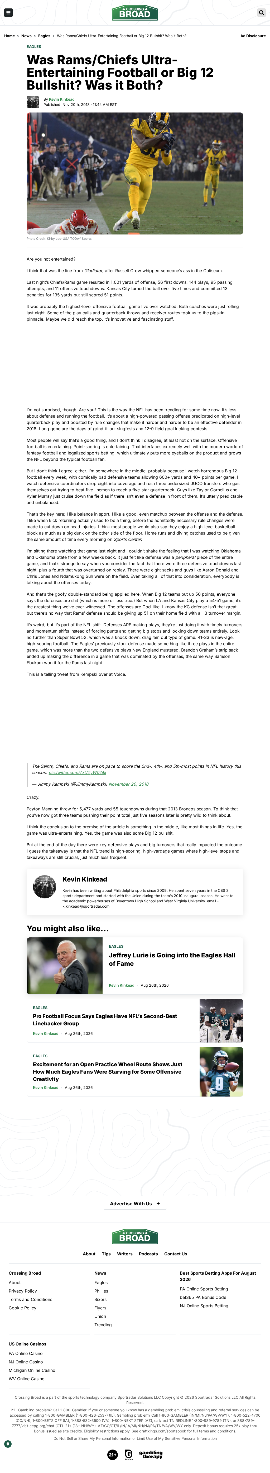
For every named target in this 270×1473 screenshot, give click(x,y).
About (89, 1253)
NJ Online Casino (26, 1361)
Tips (106, 1253)
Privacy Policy (23, 1291)
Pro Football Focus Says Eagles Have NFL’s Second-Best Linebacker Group (105, 1020)
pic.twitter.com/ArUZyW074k (77, 772)
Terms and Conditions (30, 1299)
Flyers (100, 1307)
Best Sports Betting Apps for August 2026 (218, 1276)
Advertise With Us (131, 1203)
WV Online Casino (27, 1378)
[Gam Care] (129, 1455)
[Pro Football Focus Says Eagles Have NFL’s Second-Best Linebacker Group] (221, 1021)
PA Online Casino (26, 1353)
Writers (125, 1253)
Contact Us (175, 1253)
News (100, 1273)
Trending (103, 1324)
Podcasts (148, 1253)
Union (100, 1316)
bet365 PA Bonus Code (203, 1297)
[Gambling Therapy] (151, 1454)
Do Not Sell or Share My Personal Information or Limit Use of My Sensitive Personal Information (135, 1438)
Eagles (34, 46)
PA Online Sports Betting (204, 1288)
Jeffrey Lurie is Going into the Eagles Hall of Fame (172, 959)
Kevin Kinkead (62, 99)
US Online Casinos (27, 1344)
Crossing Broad (25, 1273)
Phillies (101, 1291)
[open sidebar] (8, 12)
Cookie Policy (22, 1307)
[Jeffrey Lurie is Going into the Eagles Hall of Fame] (65, 965)
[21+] (112, 1455)
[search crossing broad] (261, 12)
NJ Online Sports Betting (204, 1305)
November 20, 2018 (128, 784)
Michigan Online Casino (32, 1370)
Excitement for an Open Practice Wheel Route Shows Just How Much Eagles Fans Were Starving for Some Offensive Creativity (107, 1071)
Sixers (100, 1299)
